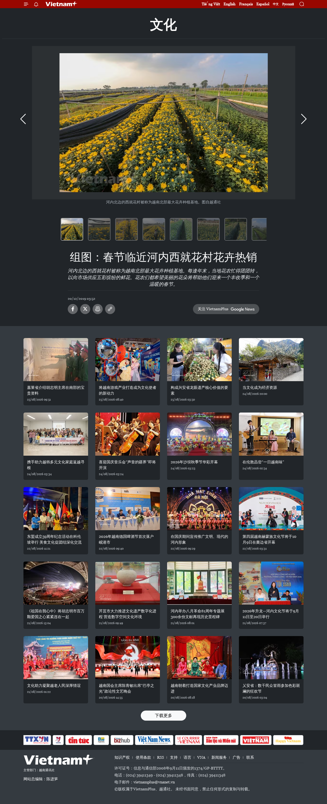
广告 (236, 757)
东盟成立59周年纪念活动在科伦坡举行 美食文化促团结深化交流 (54, 539)
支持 (174, 757)
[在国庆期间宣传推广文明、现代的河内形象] (199, 508)
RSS (160, 757)
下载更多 (163, 715)
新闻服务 (219, 757)
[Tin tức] (78, 740)
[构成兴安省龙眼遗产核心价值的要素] (199, 359)
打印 (98, 309)
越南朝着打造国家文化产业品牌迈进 (199, 688)
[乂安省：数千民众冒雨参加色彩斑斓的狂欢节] (271, 657)
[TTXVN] (37, 740)
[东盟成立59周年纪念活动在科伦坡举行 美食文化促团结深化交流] (55, 508)
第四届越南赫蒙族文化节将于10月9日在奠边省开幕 (269, 539)
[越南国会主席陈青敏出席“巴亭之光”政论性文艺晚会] (127, 657)
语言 (187, 757)
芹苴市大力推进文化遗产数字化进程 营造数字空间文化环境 (127, 614)
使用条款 (143, 757)
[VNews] (58, 740)
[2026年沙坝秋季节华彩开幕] (199, 434)
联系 (250, 757)
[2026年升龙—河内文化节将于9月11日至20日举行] (271, 583)
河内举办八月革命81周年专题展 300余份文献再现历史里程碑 (198, 614)
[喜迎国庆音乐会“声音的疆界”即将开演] (127, 434)
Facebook (73, 309)
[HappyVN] (288, 740)
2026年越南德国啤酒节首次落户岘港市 (126, 539)
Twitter (85, 309)
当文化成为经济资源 (259, 387)
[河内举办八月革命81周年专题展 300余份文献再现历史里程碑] (199, 583)
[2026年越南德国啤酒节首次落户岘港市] (127, 508)
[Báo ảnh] (255, 740)
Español (262, 4)
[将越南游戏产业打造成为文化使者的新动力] (127, 359)
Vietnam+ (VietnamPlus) (61, 4)
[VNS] (154, 740)
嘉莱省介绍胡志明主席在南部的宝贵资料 (56, 390)
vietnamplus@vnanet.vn (154, 782)
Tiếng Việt (211, 4)
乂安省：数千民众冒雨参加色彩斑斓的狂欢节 (271, 688)
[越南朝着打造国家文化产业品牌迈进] (199, 657)
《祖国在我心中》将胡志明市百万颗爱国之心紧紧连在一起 (56, 614)
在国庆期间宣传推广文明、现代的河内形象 (199, 539)
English (230, 4)
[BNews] (101, 740)
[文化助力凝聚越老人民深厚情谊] (55, 657)
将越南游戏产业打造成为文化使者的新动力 (127, 390)
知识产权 (122, 757)
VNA (201, 757)
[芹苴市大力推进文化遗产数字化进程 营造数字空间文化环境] (127, 583)
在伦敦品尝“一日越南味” (263, 462)
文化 (163, 24)
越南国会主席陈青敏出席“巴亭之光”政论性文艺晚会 (126, 688)
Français (246, 4)
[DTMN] (220, 740)
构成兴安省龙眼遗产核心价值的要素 (199, 390)
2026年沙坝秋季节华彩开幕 (194, 462)
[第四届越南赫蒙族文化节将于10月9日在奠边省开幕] (271, 508)
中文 (276, 4)
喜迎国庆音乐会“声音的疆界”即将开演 (127, 465)
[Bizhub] (121, 740)
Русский (288, 4)
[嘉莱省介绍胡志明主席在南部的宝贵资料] (55, 359)
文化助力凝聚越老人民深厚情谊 (54, 685)
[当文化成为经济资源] (271, 359)
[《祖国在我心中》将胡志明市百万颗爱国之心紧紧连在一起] (55, 583)
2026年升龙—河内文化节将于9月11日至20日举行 (270, 614)
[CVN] (188, 740)
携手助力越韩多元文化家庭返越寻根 (56, 465)
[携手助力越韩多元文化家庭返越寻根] (55, 434)
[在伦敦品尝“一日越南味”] (271, 434)
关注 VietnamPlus (213, 309)
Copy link (110, 309)
